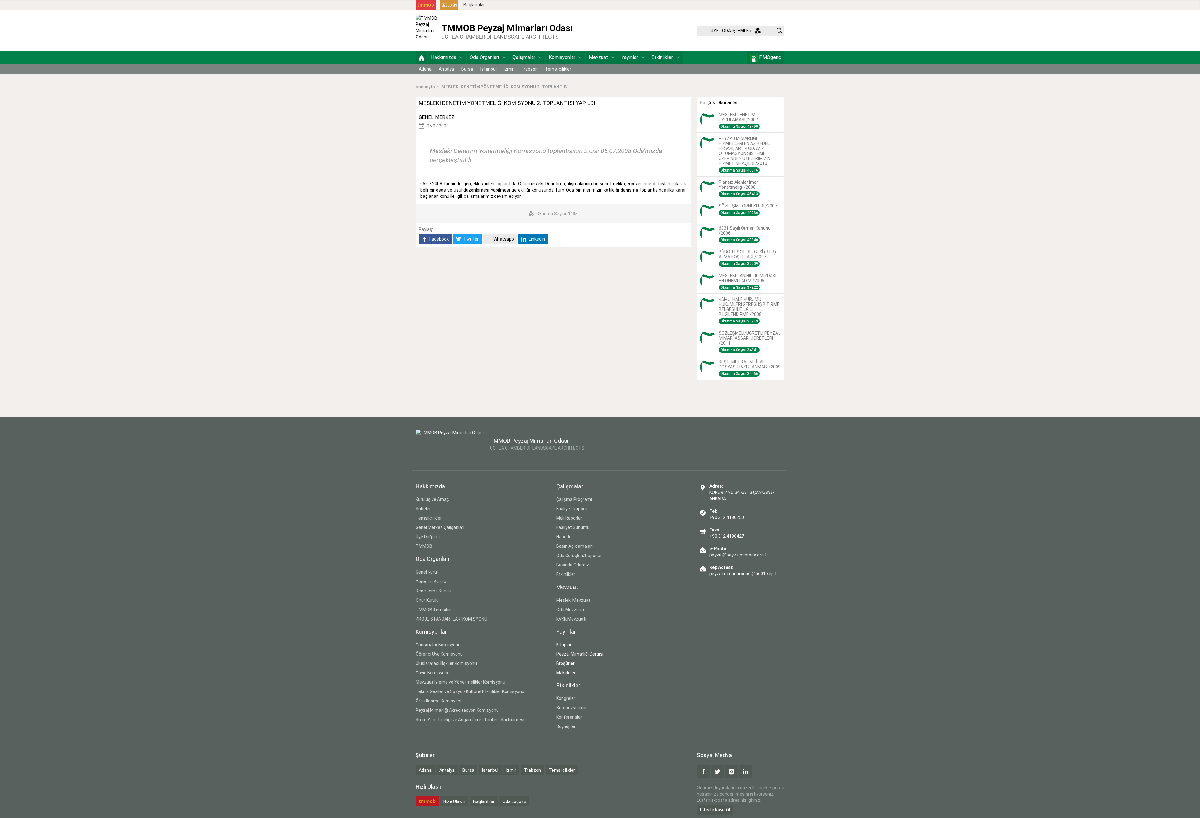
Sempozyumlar (571, 707)
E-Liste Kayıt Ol (715, 809)
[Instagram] (731, 771)
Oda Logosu (514, 801)
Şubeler (423, 508)
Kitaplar (564, 644)
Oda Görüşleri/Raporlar (579, 555)
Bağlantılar (474, 4)
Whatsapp (503, 239)
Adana (425, 69)
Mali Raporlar (569, 518)
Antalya (446, 69)
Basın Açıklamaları (574, 546)
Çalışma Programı (574, 499)
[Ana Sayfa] (422, 57)
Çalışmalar (523, 57)
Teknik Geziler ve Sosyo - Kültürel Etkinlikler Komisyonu (470, 691)
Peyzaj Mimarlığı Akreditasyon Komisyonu (457, 710)
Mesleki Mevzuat (573, 600)
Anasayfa (425, 86)
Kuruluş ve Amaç (432, 499)
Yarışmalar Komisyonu (438, 644)
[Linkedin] (745, 771)
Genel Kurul (427, 572)
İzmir (509, 69)
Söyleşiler (566, 726)
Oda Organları (484, 57)
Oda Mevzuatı (570, 609)
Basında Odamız (572, 564)
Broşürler (565, 663)
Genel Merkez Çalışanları (440, 527)
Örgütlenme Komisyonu (439, 700)
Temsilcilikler (558, 69)
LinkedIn (536, 239)
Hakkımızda (443, 57)
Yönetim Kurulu (431, 581)
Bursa (467, 69)
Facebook (438, 239)
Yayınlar (630, 57)
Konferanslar (569, 717)
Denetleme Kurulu (433, 590)
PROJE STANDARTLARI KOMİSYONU (451, 618)
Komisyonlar (562, 57)
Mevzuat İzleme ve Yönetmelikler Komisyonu (460, 682)
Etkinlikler (662, 57)
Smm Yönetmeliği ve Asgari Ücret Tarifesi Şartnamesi (470, 719)
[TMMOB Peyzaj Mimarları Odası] (427, 30)
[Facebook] (703, 771)
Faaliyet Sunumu (573, 527)
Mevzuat (598, 57)
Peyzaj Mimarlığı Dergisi (579, 653)
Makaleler (566, 672)
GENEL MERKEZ (436, 117)
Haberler (564, 536)
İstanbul (488, 69)
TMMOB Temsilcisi (435, 609)
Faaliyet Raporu (571, 508)
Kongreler (565, 698)
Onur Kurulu (427, 600)
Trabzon (529, 69)
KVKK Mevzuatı (571, 618)
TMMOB (424, 546)
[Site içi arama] (779, 31)
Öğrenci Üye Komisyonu (439, 653)
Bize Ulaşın (454, 801)
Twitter (470, 239)
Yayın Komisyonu (433, 672)
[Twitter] (717, 771)
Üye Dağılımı (428, 536)
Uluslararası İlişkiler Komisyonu (446, 663)
